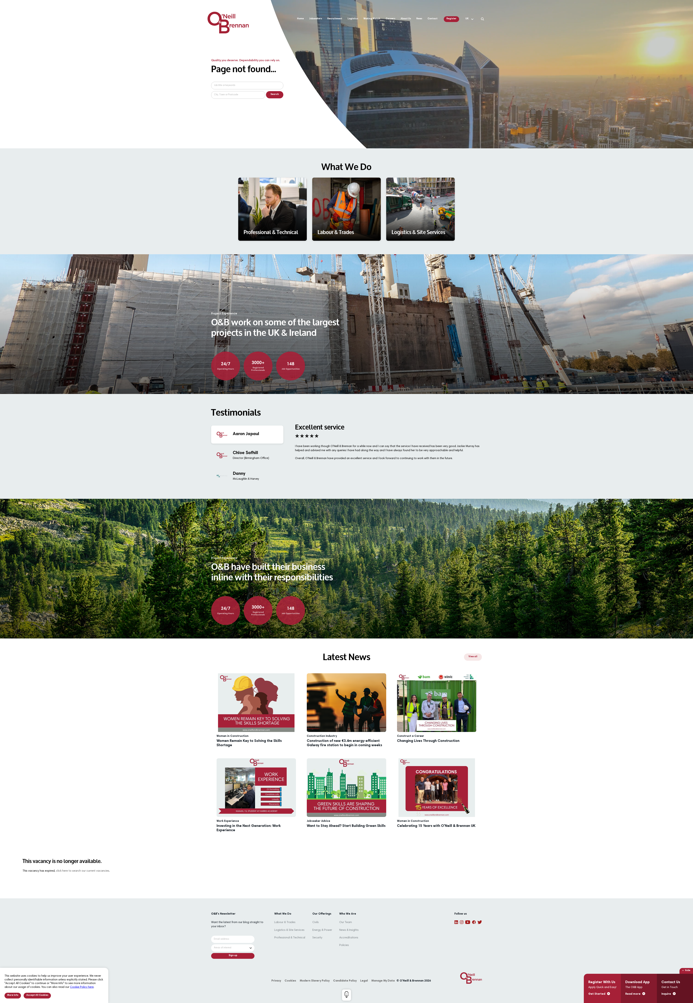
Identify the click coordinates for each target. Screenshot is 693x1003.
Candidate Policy (345, 980)
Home (300, 19)
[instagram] (461, 922)
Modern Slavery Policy (315, 980)
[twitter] (480, 922)
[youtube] (467, 922)
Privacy (276, 980)
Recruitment (334, 19)
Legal (364, 980)
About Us (406, 19)
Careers (390, 19)
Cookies (290, 980)
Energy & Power (322, 930)
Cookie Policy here (82, 987)
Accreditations (348, 937)
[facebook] (474, 922)
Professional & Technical (289, 937)
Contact (432, 19)
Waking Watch (371, 19)
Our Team (345, 922)
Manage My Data (383, 980)
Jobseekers (315, 19)
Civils (315, 922)
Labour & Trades (284, 922)
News (419, 19)
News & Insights (349, 930)
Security (317, 937)
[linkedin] (456, 922)
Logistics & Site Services (289, 930)
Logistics (353, 19)
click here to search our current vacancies (82, 870)
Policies (344, 945)
